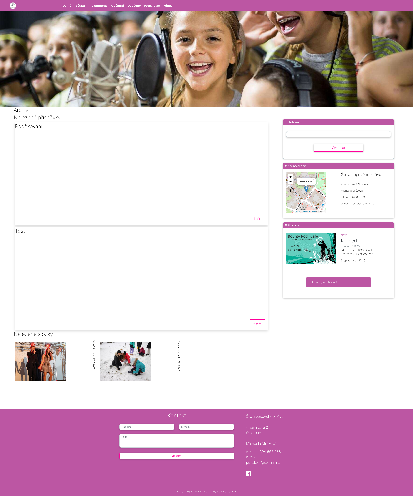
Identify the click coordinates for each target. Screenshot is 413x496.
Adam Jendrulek (226, 491)
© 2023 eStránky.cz (189, 491)
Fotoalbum (152, 6)
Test (20, 231)
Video (168, 6)
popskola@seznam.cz (264, 462)
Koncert (349, 240)
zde (370, 254)
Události (117, 6)
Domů (66, 6)
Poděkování (28, 126)
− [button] (290, 181)
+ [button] (290, 177)
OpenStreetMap (309, 211)
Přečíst (257, 219)
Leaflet (297, 211)
